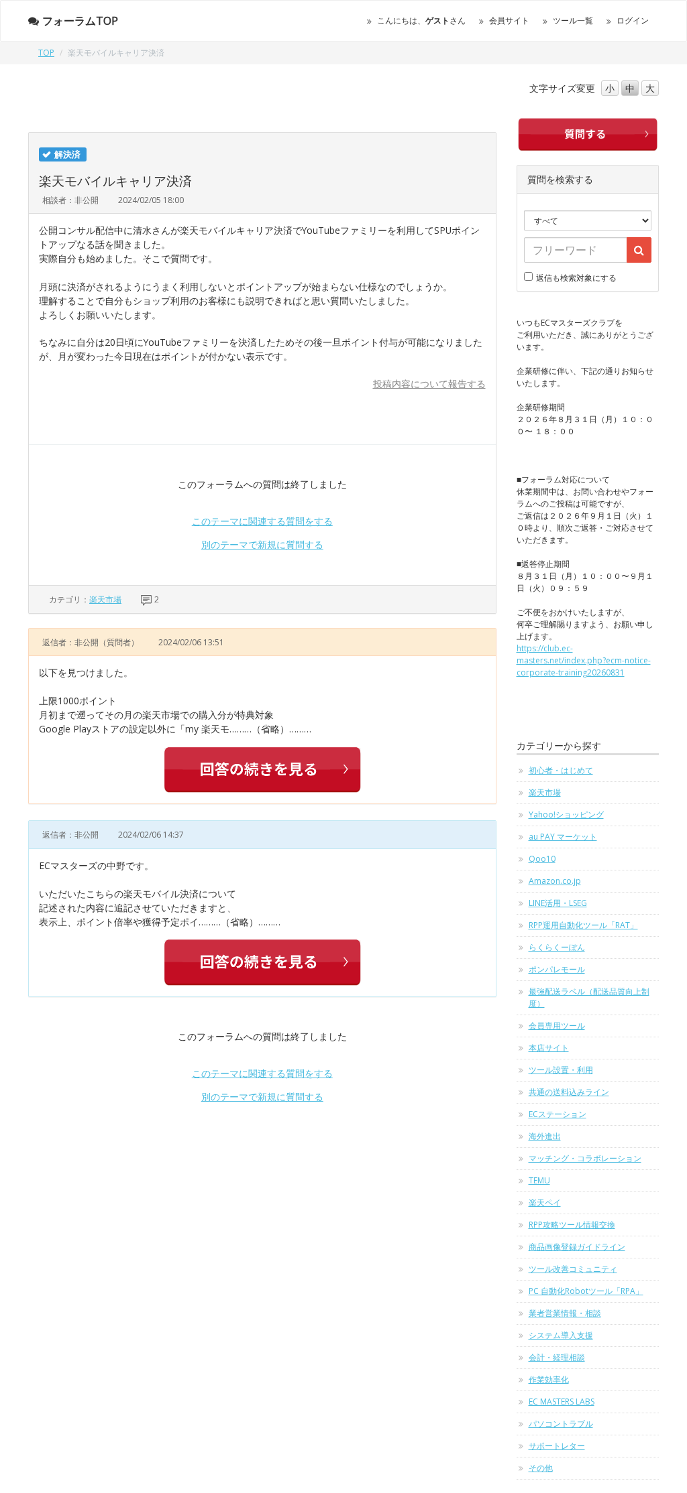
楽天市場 (105, 599)
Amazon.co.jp (555, 881)
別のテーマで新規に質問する (262, 544)
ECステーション (557, 1114)
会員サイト (509, 20)
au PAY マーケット (563, 836)
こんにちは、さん (421, 20)
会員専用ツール (557, 1025)
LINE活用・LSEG (558, 903)
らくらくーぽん (557, 947)
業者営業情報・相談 (565, 1313)
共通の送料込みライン (569, 1092)
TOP (46, 52)
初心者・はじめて (561, 770)
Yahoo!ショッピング (566, 814)
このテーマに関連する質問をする (262, 521)
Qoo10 (542, 858)
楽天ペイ (545, 1202)
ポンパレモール (557, 969)
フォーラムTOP (80, 20)
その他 (541, 1468)
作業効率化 (549, 1379)
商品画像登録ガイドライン (577, 1246)
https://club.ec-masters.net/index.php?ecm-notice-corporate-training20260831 (584, 660)
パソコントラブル (561, 1423)
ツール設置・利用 (561, 1070)
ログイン (633, 20)
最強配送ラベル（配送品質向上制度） (589, 997)
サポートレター (557, 1445)
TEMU (539, 1180)
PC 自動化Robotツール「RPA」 (586, 1291)
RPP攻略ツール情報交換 (572, 1224)
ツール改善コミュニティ (573, 1269)
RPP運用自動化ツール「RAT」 (583, 925)
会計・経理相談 (557, 1357)
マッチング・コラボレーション (585, 1158)
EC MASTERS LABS (561, 1401)
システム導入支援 (561, 1335)
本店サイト (549, 1047)
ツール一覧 (573, 20)
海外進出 (545, 1136)
